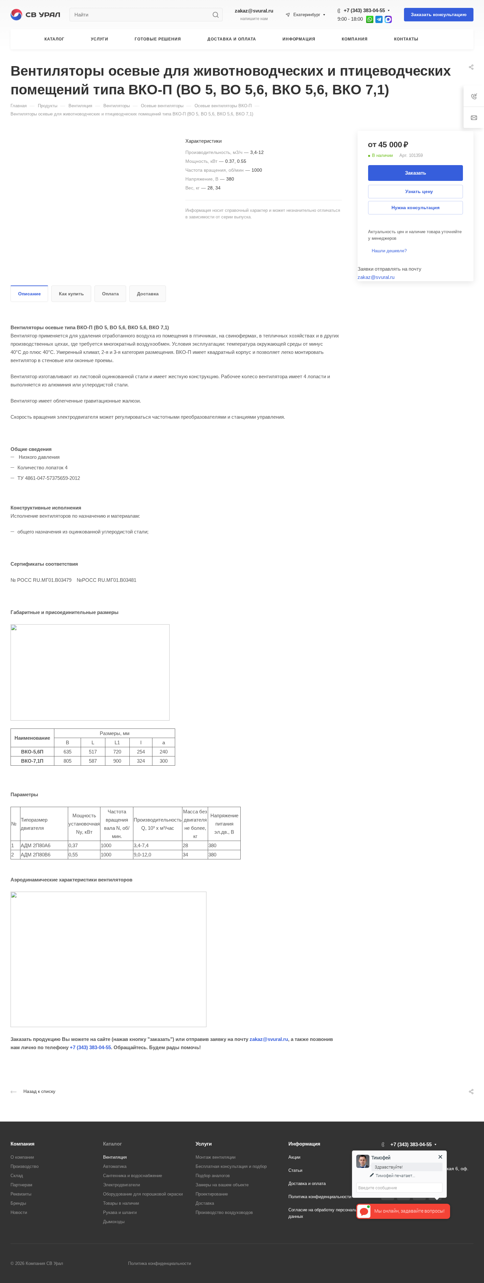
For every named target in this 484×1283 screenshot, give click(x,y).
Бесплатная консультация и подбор (231, 1166)
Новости (19, 1212)
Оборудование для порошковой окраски (143, 1194)
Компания (23, 1144)
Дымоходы (113, 1221)
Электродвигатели (121, 1184)
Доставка (148, 293)
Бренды (18, 1203)
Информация (304, 1144)
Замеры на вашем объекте (222, 1184)
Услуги (204, 1144)
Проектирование (212, 1194)
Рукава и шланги (120, 1212)
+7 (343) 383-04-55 (364, 10)
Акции (294, 1157)
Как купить (71, 293)
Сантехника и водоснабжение (132, 1175)
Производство (25, 1166)
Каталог (112, 1144)
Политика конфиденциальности (319, 1196)
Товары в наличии (121, 1203)
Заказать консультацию (439, 14)
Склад (17, 1175)
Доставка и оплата (307, 1183)
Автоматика (114, 1166)
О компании (22, 1157)
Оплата (110, 293)
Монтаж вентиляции (215, 1157)
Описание (29, 293)
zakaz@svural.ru (254, 10)
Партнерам (21, 1184)
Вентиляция (115, 1157)
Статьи (295, 1170)
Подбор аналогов (213, 1175)
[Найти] (217, 14)
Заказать (415, 173)
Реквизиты (21, 1194)
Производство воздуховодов (224, 1212)
